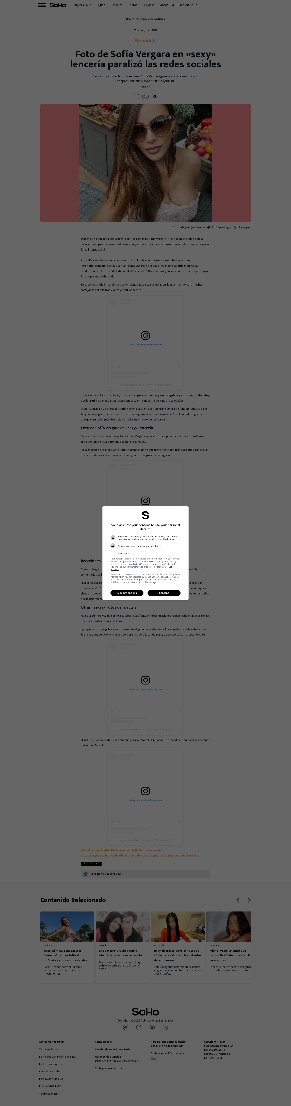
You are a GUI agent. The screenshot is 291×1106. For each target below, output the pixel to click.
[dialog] (145, 553)
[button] (145, 553)
